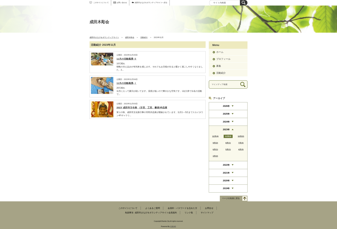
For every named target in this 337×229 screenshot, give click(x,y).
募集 (218, 66)
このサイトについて (101, 3)
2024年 (226, 122)
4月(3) (241, 149)
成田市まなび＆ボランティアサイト (104, 37)
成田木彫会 (129, 37)
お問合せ (209, 208)
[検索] (243, 3)
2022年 (226, 165)
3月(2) (215, 156)
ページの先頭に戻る (231, 198)
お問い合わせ (122, 3)
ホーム (219, 52)
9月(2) (215, 143)
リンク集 (189, 212)
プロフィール (223, 59)
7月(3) (241, 143)
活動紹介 (144, 37)
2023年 (226, 129)
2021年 (226, 173)
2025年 (226, 114)
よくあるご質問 (152, 208)
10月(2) (241, 136)
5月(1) (228, 149)
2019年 (226, 188)
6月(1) (215, 149)
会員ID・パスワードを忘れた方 (182, 208)
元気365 (173, 226)
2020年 (226, 180)
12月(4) (215, 136)
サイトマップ (207, 212)
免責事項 (129, 212)
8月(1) (228, 143)
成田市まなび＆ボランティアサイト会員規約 (156, 212)
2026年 (226, 106)
